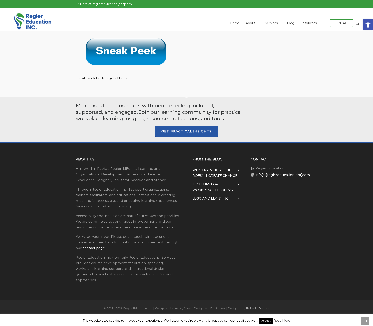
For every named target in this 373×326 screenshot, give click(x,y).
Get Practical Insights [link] (186, 131)
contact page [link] (93, 248)
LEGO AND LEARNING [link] (210, 198)
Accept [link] (266, 320)
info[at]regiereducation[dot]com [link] (107, 4)
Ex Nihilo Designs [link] (257, 308)
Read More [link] (282, 320)
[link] (368, 24)
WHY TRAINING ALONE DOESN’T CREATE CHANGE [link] (214, 173)
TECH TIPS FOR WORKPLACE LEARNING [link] (212, 187)
